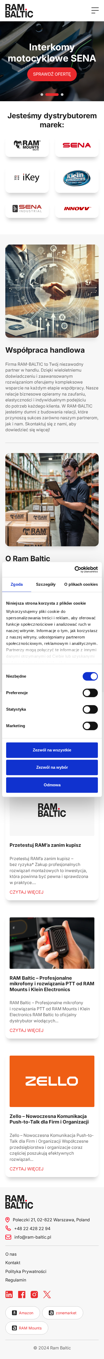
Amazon (26, 1313)
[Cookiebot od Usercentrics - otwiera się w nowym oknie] (75, 569)
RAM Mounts (30, 1328)
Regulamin (15, 1280)
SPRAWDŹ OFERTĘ (52, 74)
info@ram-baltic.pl (32, 1237)
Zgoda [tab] (17, 584)
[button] (42, 94)
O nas (11, 1254)
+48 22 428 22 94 (32, 1228)
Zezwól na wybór (52, 767)
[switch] (90, 693)
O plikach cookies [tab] (81, 584)
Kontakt (12, 1262)
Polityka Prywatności (25, 1271)
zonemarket (66, 1313)
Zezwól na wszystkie (52, 750)
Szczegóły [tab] (45, 584)
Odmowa (52, 785)
